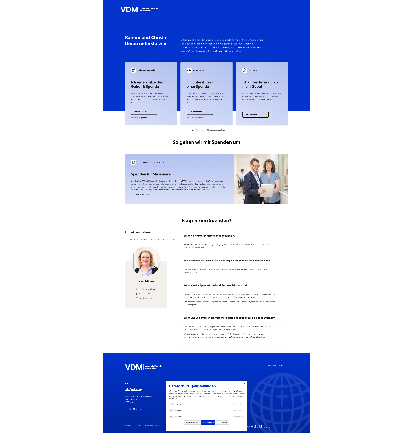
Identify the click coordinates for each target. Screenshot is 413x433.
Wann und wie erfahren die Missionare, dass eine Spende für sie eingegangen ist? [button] (229, 317)
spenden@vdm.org (216, 269)
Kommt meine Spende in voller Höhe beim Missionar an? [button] (215, 285)
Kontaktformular (135, 409)
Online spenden (196, 112)
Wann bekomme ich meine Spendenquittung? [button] (209, 235)
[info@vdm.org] (126, 384)
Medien (178, 417)
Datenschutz (148, 425)
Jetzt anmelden (251, 115)
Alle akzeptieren (208, 422)
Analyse (178, 410)
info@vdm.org (133, 389)
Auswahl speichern (192, 422)
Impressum (137, 425)
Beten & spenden (141, 112)
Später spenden (141, 118)
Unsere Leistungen (142, 194)
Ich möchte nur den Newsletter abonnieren (208, 130)
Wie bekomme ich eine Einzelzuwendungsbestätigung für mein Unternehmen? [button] (228, 260)
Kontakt (127, 425)
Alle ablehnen (222, 422)
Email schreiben (145, 298)
